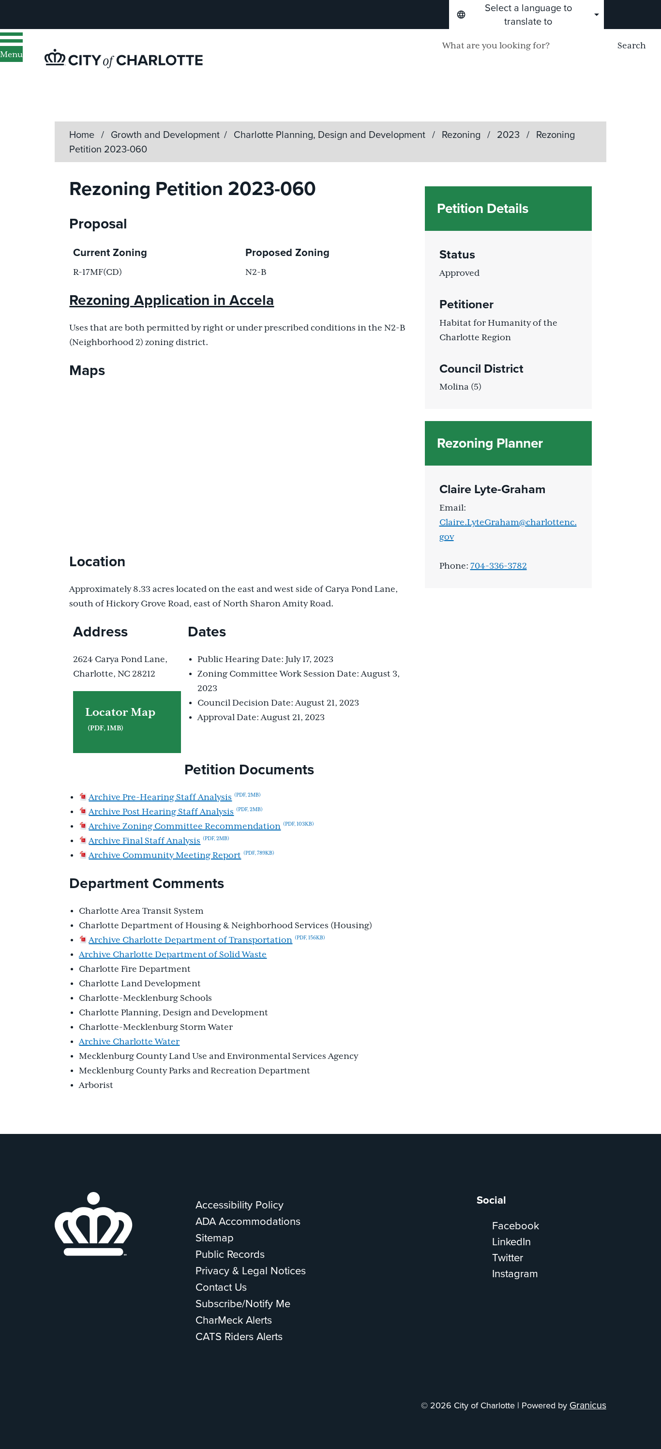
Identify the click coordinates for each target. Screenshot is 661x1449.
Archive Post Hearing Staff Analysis (176, 812)
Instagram (515, 1274)
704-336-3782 (498, 566)
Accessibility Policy (239, 1205)
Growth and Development (165, 134)
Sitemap (214, 1238)
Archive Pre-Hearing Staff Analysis (175, 797)
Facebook (515, 1226)
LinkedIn (511, 1242)
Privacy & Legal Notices (250, 1271)
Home (81, 134)
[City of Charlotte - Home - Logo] (124, 58)
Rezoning (462, 134)
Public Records (230, 1254)
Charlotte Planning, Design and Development (331, 134)
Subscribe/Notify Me (242, 1304)
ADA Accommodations (247, 1221)
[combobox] (526, 14)
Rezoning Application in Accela (171, 300)
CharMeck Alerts (233, 1320)
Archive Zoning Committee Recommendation (201, 826)
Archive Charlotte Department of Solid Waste (173, 955)
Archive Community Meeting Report (181, 855)
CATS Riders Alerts (239, 1336)
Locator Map (120, 719)
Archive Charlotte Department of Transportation (207, 940)
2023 (509, 134)
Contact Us (221, 1287)
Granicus (588, 1405)
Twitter (507, 1258)
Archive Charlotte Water (129, 1042)
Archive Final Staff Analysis (159, 841)
